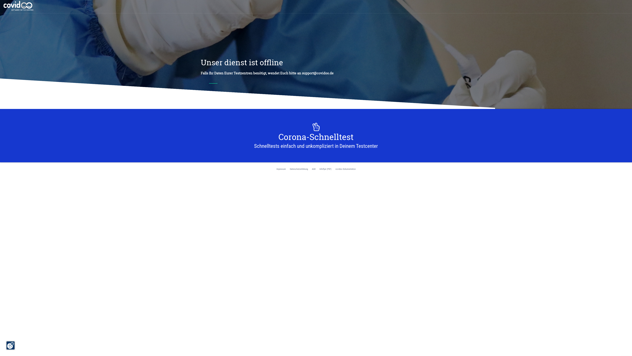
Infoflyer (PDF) (325, 169)
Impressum (281, 169)
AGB (314, 169)
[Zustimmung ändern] (10, 345)
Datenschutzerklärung (299, 169)
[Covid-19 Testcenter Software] (18, 6)
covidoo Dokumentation (345, 169)
